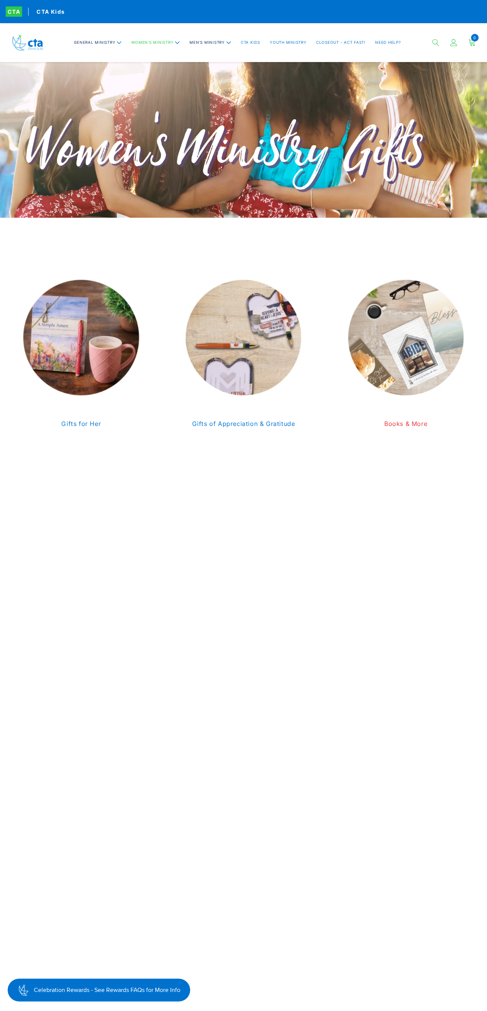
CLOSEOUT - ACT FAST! (341, 42)
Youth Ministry (288, 42)
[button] (98, 42)
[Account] (453, 42)
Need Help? (388, 42)
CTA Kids (51, 11)
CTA (14, 11)
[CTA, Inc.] (27, 43)
